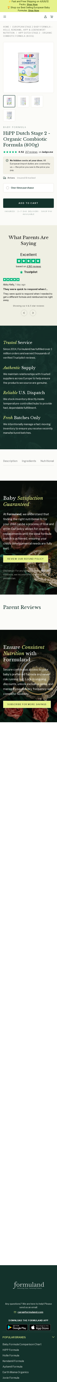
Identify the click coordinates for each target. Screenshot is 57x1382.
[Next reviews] (33, 313)
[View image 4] (9, 115)
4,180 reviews (34, 266)
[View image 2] (23, 101)
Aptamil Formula (12, 1366)
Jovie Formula (11, 1377)
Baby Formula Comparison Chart (22, 1344)
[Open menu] (5, 17)
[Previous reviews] (24, 313)
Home (6, 27)
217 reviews (31, 152)
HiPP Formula (11, 1349)
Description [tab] (10, 461)
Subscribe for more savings (27, 704)
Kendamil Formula (13, 1361)
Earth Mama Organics (16, 1372)
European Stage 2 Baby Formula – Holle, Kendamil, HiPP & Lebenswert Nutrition (28, 30)
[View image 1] (9, 101)
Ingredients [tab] (29, 461)
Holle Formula (11, 1355)
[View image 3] (37, 101)
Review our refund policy (25, 559)
